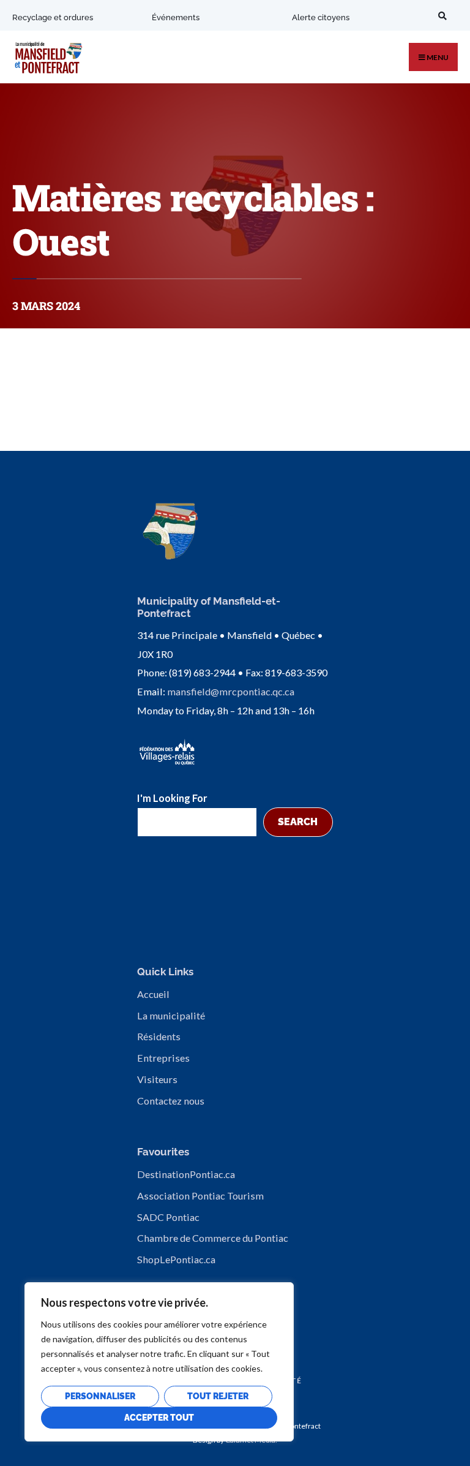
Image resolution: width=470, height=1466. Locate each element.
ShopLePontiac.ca (176, 1259)
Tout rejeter (217, 1396)
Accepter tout (159, 1418)
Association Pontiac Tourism (200, 1195)
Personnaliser (100, 1396)
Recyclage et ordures (52, 17)
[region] (159, 1361)
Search (298, 822)
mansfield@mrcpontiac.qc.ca (230, 691)
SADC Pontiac (168, 1217)
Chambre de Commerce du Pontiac (212, 1238)
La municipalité (171, 1015)
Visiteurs (157, 1079)
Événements (176, 17)
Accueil (153, 994)
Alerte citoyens (320, 17)
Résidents (159, 1036)
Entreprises (163, 1058)
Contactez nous (170, 1100)
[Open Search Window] (440, 15)
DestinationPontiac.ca (186, 1174)
